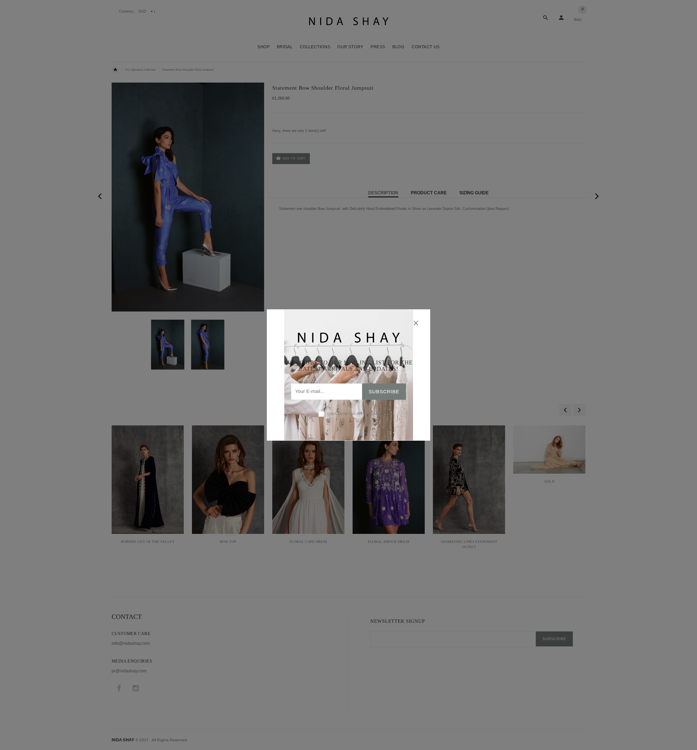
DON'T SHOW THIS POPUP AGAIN (352, 414)
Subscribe (384, 391)
